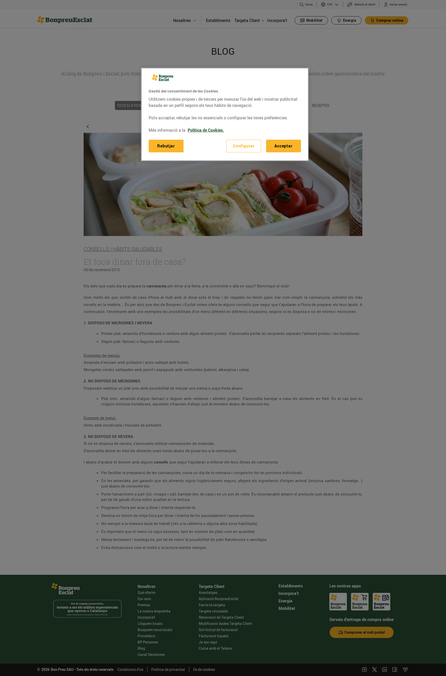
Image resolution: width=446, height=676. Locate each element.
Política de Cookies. (206, 130)
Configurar (244, 146)
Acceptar (283, 146)
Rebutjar (166, 146)
